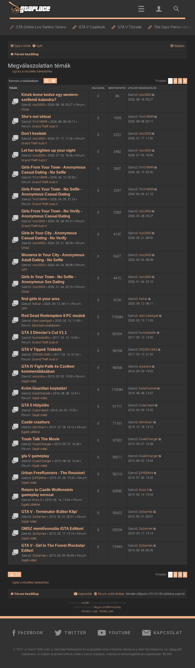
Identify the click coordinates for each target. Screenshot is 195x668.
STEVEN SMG (41, 354)
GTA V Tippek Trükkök (41, 349)
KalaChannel (41, 393)
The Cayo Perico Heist (172, 27)
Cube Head (40, 410)
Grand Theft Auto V (45, 126)
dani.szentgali (42, 320)
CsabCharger (41, 444)
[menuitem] (37, 45)
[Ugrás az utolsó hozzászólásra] (153, 94)
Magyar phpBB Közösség (107, 607)
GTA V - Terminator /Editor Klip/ (49, 512)
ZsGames (39, 516)
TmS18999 (39, 121)
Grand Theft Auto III (45, 342)
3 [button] (180, 81)
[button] (185, 81)
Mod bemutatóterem (46, 325)
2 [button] (175, 81)
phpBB (84, 603)
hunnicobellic (41, 337)
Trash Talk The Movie (40, 439)
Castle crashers (35, 422)
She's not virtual (36, 117)
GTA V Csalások (92, 27)
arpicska (38, 376)
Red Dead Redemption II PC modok (53, 316)
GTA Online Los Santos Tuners (41, 27)
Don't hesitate (33, 133)
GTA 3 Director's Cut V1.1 (44, 333)
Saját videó (28, 381)
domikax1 (39, 427)
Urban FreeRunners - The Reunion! (53, 473)
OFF (24, 269)
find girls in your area (40, 299)
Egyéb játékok (30, 432)
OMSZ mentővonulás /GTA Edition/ (52, 529)
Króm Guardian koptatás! (44, 388)
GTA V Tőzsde (129, 27)
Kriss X (37, 500)
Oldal (25, 109)
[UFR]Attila (39, 478)
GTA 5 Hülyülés (35, 405)
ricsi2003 (38, 104)
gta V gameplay (35, 456)
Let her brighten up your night (48, 150)
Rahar (36, 304)
